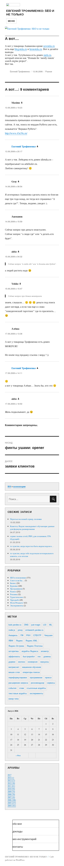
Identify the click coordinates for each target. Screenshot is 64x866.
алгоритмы (14, 651)
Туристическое (16, 597)
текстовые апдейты (18, 693)
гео (39, 656)
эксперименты (36, 693)
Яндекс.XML (31, 640)
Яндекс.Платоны (35, 645)
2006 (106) (12, 800)
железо (21, 661)
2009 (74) (11, 791)
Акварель (13, 635)
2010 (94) (11, 788)
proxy (20, 629)
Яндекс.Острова (16, 645)
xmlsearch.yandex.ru (34, 629)
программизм (36, 677)
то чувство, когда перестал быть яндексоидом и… (32, 546)
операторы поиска (31, 672)
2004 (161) (12, 805)
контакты (18, 846)
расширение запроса (18, 682)
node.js (12, 629)
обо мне (17, 823)
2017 (9, 774)
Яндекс (19, 640)
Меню (11, 20)
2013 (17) (11, 780)
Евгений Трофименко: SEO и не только (30, 12)
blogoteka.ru (21, 49)
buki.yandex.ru (15, 624)
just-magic (35, 624)
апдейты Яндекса (30, 651)
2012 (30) (11, 783)
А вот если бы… (17, 580)
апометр (45, 651)
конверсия (32, 661)
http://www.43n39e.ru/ (16, 133)
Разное (48, 71)
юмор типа (13, 698)
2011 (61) (11, 786)
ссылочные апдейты (36, 688)
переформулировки (18, 677)
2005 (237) (12, 802)
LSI (44, 624)
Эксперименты (16, 605)
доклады (18, 831)
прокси (48, 677)
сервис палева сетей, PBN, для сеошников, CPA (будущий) (30, 537)
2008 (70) (11, 794)
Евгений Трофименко (20, 71)
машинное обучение (31, 667)
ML (50, 624)
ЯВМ (11, 640)
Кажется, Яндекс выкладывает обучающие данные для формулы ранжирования (32, 527)
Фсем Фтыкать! (16, 602)
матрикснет (14, 667)
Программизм (16, 588)
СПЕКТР (37, 635)
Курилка (13, 585)
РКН (28, 635)
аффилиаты (14, 656)
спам (21, 688)
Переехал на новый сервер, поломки (26, 519)
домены (47, 656)
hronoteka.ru (36, 49)
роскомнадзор (37, 682)
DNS (26, 624)
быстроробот (29, 656)
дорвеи (12, 661)
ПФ (22, 635)
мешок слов (14, 672)
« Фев (18, 755)
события (12, 688)
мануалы (44, 661)
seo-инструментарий (24, 839)
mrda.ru (47, 55)
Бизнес (13, 583)
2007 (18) (11, 797)
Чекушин (48, 635)
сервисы (51, 682)
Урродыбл (14, 600)
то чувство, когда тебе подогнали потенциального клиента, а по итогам (32, 555)
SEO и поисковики (18, 577)
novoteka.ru (49, 46)
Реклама (13, 594)
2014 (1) (11, 777)
